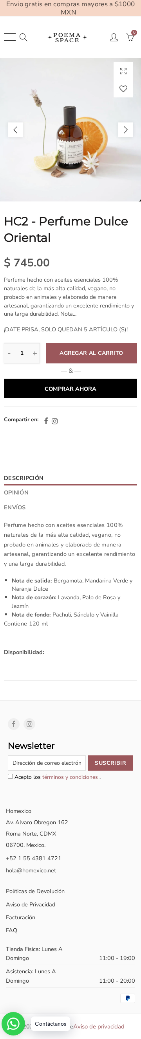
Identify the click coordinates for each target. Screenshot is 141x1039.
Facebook (46, 421)
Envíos (15, 507)
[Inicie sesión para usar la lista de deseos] (123, 88)
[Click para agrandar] (123, 71)
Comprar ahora (70, 389)
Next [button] (125, 129)
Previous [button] (15, 129)
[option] (70, 129)
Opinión (16, 492)
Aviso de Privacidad (30, 904)
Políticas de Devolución (35, 891)
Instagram (55, 421)
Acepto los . (57, 777)
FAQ (11, 930)
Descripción (23, 478)
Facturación (20, 917)
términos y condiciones (70, 777)
